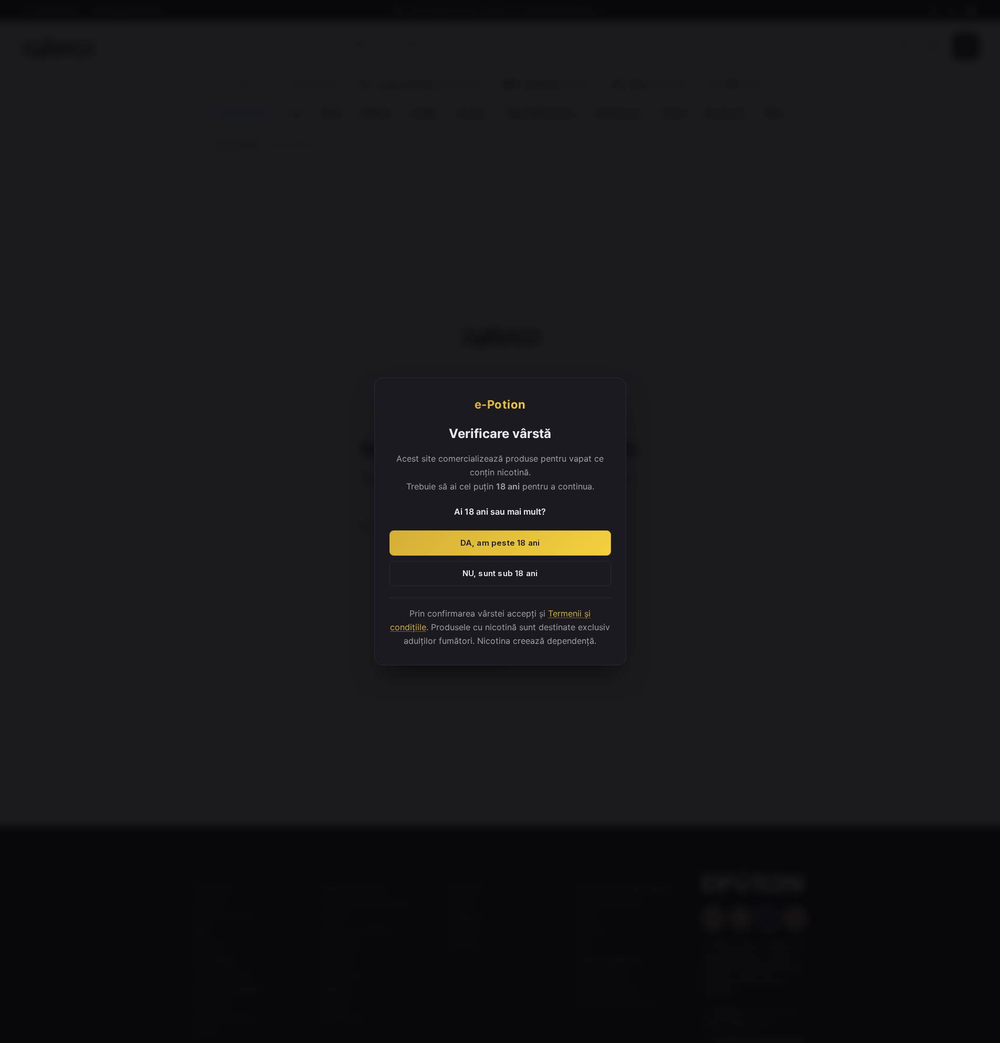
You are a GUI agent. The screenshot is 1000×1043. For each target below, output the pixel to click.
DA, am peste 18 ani (500, 543)
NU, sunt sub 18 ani (500, 573)
